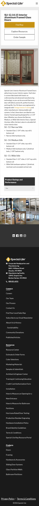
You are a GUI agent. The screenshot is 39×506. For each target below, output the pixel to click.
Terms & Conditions (13, 433)
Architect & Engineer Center (17, 374)
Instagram (25, 235)
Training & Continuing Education (18, 379)
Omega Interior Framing (22, 107)
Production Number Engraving (18, 418)
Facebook (17, 235)
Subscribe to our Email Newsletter (19, 318)
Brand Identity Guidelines (16, 428)
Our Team (10, 298)
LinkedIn (14, 235)
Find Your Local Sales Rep (16, 313)
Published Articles (13, 337)
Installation (10, 389)
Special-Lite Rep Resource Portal (18, 438)
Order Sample (20, 37)
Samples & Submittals (14, 369)
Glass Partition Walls (14, 470)
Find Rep (19, 25)
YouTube (21, 235)
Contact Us (10, 308)
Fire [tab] (7, 188)
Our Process (11, 303)
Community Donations (15, 333)
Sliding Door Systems (14, 465)
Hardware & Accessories (15, 460)
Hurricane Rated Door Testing (17, 413)
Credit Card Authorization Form (18, 384)
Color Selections (12, 359)
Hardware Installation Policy (17, 423)
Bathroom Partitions (14, 474)
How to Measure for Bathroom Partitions (18, 405)
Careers (9, 293)
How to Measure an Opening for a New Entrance (19, 396)
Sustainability (12, 328)
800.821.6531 (13, 281)
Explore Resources (20, 31)
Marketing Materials (14, 364)
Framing (9, 455)
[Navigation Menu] (37, 3)
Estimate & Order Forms (15, 355)
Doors (8, 450)
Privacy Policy (7, 498)
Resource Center (12, 350)
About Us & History (13, 323)
